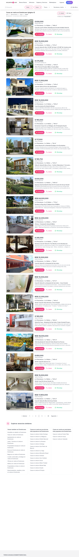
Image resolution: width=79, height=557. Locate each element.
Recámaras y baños (59, 7)
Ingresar (62, 2)
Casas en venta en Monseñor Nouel (39, 453)
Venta (27, 7)
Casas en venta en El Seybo (37, 470)
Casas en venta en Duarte (36, 468)
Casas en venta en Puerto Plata (61, 434)
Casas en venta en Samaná (37, 455)
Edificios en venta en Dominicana (15, 463)
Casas (37, 7)
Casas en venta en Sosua (59, 436)
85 (48, 416)
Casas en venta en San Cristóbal (38, 458)
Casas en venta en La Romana (37, 441)
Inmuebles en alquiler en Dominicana (16, 432)
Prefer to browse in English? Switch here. (15, 554)
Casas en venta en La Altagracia (38, 436)
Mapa (69, 13)
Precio (45, 7)
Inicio (7, 14)
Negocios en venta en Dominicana (16, 454)
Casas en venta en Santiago (37, 444)
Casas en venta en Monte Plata (38, 465)
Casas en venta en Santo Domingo (39, 434)
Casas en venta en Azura (36, 460)
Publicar (69, 2)
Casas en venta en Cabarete (60, 439)
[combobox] (64, 16)
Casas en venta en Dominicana (15, 434)
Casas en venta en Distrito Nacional (39, 439)
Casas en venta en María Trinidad (38, 463)
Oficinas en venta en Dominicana (15, 461)
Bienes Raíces (14, 14)
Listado (62, 13)
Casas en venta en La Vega (37, 450)
